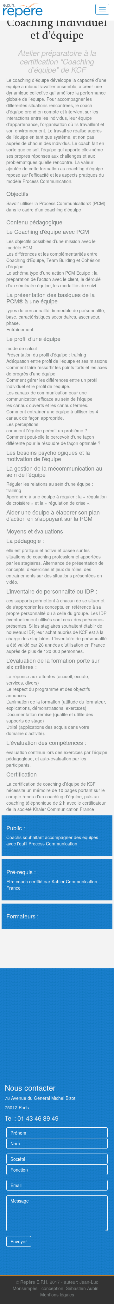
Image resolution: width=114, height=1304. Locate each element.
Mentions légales (57, 1294)
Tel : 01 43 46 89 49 (32, 1118)
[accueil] (30, 10)
